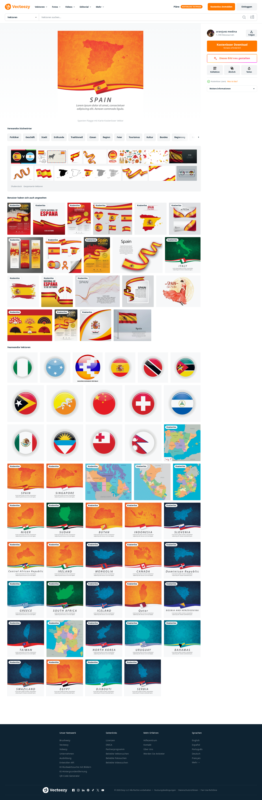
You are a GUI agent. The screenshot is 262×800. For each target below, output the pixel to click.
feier (119, 137)
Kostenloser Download (232, 46)
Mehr (98, 6)
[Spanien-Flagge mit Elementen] (63, 255)
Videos (68, 6)
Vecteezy (63, 744)
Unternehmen (66, 753)
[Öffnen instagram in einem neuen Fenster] (78, 790)
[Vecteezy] (17, 7)
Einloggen (247, 6)
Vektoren (40, 6)
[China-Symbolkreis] (104, 403)
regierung (179, 137)
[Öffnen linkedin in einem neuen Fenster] (83, 790)
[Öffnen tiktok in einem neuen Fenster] (93, 790)
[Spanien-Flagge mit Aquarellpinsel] (23, 291)
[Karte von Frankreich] (64, 638)
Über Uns (148, 749)
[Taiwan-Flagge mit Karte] (25, 638)
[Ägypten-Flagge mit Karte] (64, 678)
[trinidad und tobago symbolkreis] (153, 367)
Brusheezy (64, 740)
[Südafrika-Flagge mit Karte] (64, 599)
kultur (150, 137)
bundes (164, 137)
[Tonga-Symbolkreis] (104, 442)
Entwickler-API (66, 762)
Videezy (63, 749)
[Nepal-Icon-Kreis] (143, 442)
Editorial (84, 6)
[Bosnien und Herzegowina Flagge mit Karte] (182, 599)
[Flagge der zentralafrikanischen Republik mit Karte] (25, 560)
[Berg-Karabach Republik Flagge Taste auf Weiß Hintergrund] (88, 367)
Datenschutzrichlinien (188, 790)
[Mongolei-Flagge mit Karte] (104, 560)
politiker (14, 137)
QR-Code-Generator (69, 775)
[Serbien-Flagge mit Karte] (142, 678)
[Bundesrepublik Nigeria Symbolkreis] (22, 367)
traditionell (77, 137)
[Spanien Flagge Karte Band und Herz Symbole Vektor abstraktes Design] (112, 219)
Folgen (251, 35)
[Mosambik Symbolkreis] (186, 367)
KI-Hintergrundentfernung (73, 771)
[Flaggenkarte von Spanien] (151, 219)
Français (196, 758)
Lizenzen (110, 740)
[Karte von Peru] (152, 482)
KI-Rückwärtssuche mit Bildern (75, 767)
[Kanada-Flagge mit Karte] (143, 560)
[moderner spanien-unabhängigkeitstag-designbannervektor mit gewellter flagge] (185, 219)
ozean (92, 137)
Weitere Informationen (220, 88)
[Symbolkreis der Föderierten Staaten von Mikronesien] (55, 367)
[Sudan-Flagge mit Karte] (64, 521)
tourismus (134, 137)
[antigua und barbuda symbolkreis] (64, 442)
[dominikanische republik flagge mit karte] (182, 560)
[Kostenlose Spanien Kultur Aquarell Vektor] (178, 291)
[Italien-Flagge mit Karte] (183, 255)
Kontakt (147, 744)
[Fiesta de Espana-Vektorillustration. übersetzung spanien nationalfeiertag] (49, 219)
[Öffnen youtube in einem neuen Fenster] (103, 790)
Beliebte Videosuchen (117, 762)
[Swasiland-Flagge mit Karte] (25, 678)
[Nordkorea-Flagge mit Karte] (104, 638)
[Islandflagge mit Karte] (104, 599)
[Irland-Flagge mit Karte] (64, 560)
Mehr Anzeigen (187, 173)
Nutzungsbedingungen (165, 790)
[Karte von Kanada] (108, 482)
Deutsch (196, 753)
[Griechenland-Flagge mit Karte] (25, 599)
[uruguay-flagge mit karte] (143, 638)
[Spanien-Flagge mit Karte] (25, 482)
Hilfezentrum (150, 740)
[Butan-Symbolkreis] (64, 403)
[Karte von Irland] (187, 482)
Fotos (55, 6)
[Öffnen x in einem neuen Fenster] (98, 790)
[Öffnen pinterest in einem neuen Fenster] (88, 790)
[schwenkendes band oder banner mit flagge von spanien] (137, 255)
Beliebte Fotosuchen (116, 758)
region (106, 137)
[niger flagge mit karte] (25, 521)
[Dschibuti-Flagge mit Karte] (103, 678)
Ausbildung (65, 758)
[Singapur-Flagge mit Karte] (64, 482)
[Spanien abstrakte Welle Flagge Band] (138, 291)
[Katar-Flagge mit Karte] (143, 599)
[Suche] (244, 17)
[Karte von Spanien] (182, 442)
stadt (44, 137)
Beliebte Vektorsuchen (117, 753)
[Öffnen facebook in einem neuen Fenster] (73, 790)
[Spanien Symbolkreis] (120, 367)
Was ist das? (232, 81)
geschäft (30, 137)
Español (196, 744)
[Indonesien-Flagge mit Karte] (143, 521)
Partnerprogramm (115, 749)
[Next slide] (196, 137)
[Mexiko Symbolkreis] (25, 442)
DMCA (109, 744)
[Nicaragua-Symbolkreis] (182, 403)
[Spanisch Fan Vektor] (29, 325)
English (196, 740)
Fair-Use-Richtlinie (209, 790)
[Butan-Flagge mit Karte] (104, 521)
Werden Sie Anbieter (154, 753)
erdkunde (59, 137)
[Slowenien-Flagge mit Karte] (182, 521)
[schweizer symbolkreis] (143, 403)
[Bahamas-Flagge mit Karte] (182, 638)
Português (197, 749)
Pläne (176, 6)
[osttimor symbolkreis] (25, 403)
